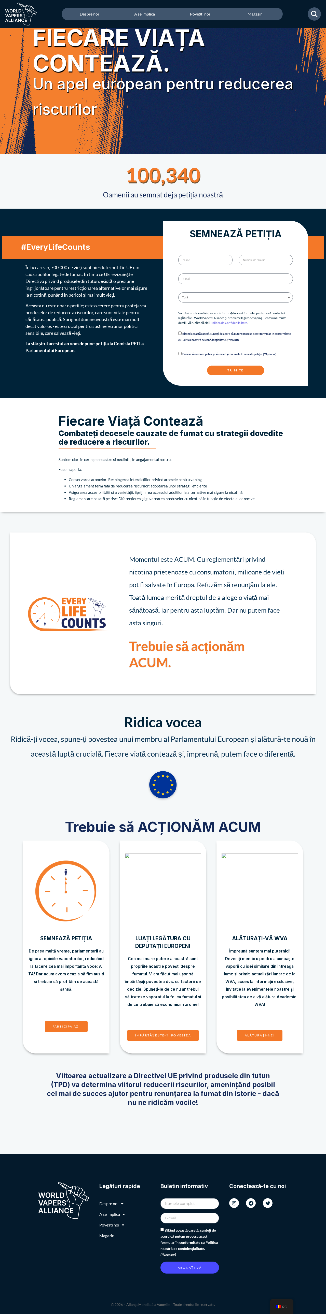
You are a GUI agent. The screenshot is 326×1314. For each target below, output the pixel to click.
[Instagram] (234, 1203)
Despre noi (89, 13)
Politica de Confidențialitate (229, 323)
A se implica (144, 13)
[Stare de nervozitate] (268, 1203)
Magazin (255, 13)
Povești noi (200, 13)
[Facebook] (251, 1203)
